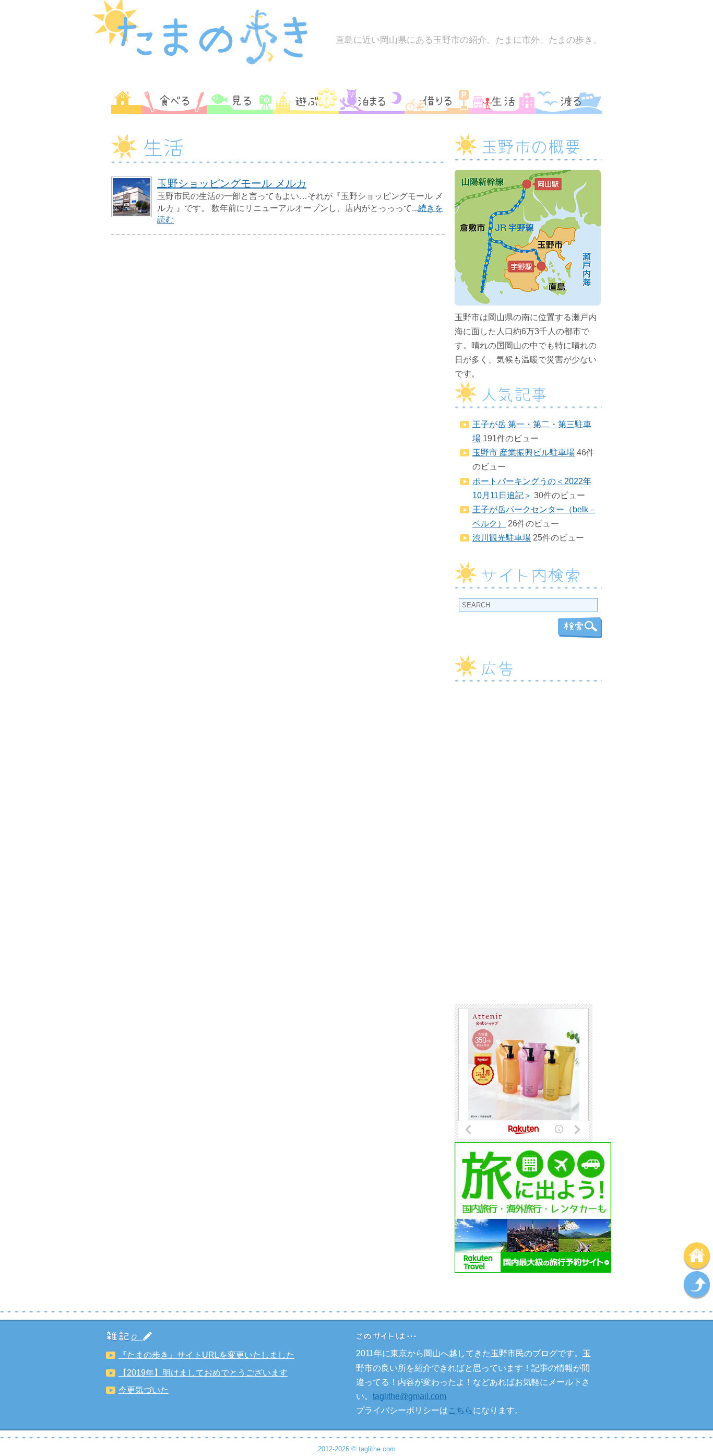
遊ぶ (306, 101)
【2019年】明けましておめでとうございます (203, 1372)
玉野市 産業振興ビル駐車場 (523, 452)
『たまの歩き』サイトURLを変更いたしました (206, 1355)
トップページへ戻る (696, 1256)
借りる (437, 101)
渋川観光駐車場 (501, 537)
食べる (174, 101)
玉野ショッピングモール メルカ (231, 183)
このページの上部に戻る (696, 1285)
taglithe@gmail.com (409, 1396)
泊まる (372, 101)
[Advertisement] (528, 847)
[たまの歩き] (207, 65)
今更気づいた (143, 1389)
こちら (460, 1410)
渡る (569, 101)
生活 (503, 101)
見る (240, 101)
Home (126, 101)
